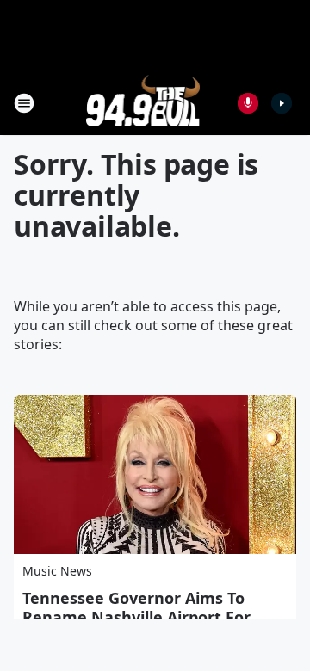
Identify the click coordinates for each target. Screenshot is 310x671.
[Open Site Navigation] (24, 103)
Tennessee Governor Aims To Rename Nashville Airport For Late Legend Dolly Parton (136, 616)
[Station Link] (143, 103)
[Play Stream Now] (281, 103)
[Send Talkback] (248, 103)
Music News (57, 571)
